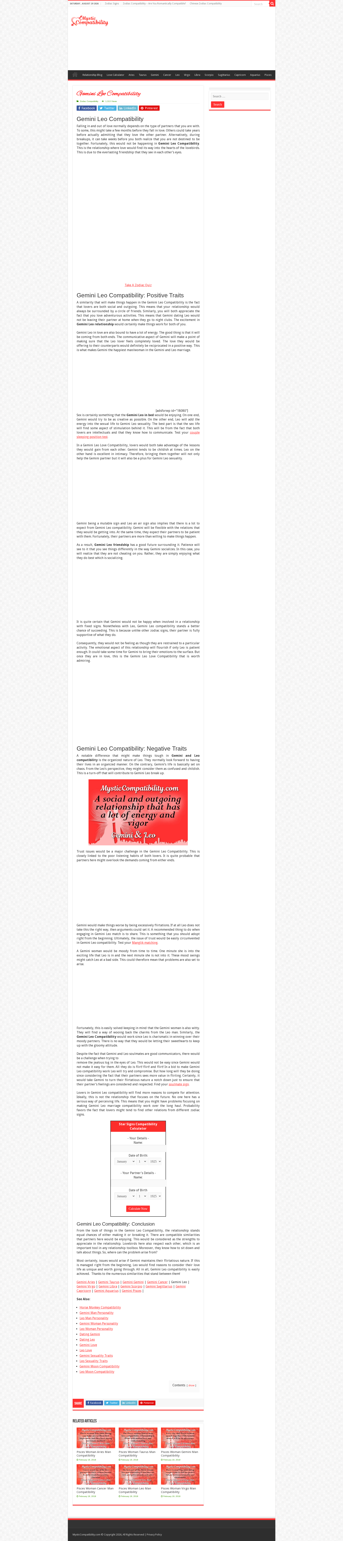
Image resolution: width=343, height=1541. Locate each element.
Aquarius (255, 74)
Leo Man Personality (94, 1318)
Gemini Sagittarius (159, 1286)
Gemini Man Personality (97, 1313)
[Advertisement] (200, 38)
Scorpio (209, 74)
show (191, 1385)
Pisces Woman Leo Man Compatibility (135, 1490)
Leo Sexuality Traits (94, 1361)
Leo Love (86, 1350)
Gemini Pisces (131, 1291)
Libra (197, 74)
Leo (177, 74)
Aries (131, 74)
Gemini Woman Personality (99, 1323)
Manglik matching (145, 943)
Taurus (142, 74)
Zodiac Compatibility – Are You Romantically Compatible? (154, 3)
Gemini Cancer (157, 1282)
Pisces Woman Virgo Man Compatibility (178, 1490)
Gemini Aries (86, 1282)
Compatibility (75, 74)
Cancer (167, 74)
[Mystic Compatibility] (90, 20)
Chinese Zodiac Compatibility (206, 3)
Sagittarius (224, 74)
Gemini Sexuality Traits (96, 1356)
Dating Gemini (90, 1334)
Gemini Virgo (86, 1286)
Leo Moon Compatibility (97, 1372)
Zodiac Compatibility (89, 101)
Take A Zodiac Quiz (138, 285)
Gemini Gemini (133, 1282)
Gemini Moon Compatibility (99, 1366)
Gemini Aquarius (106, 1291)
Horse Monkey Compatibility (100, 1307)
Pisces (268, 74)
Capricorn (240, 74)
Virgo (187, 74)
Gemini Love (88, 1345)
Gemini (155, 74)
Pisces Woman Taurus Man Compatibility (137, 1453)
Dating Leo (87, 1339)
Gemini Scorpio (131, 1286)
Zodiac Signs (112, 3)
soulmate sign (179, 1084)
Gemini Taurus (108, 1282)
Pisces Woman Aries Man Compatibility (94, 1453)
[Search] (272, 4)
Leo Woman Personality (96, 1329)
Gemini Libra (108, 1286)
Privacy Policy (154, 1534)
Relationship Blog (92, 74)
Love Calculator (115, 74)
